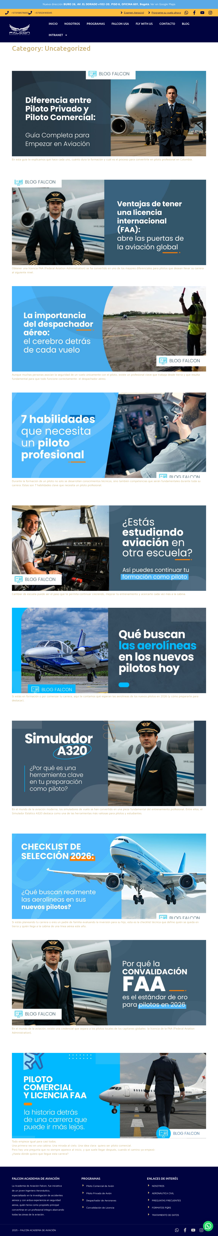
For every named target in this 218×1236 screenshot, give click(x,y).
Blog (185, 24)
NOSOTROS (158, 1185)
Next (201, 1161)
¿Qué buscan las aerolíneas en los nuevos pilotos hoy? (79, 601)
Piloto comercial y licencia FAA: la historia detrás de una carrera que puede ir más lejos (108, 1043)
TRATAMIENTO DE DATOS (165, 1214)
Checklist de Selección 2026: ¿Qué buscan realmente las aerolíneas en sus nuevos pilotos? (104, 824)
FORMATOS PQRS (161, 1207)
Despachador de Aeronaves (101, 1200)
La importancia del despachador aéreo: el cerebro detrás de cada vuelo (100, 280)
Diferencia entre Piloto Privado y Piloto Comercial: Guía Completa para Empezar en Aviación (101, 61)
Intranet (56, 35)
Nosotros (72, 24)
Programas (96, 24)
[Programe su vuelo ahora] (149, 13)
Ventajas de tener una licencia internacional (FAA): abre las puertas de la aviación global (103, 170)
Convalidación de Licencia (100, 1207)
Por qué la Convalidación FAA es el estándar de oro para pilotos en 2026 (101, 934)
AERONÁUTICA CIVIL (163, 1193)
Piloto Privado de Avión (99, 1193)
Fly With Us (144, 24)
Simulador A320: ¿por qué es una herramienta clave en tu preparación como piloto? (106, 711)
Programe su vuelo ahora (166, 12)
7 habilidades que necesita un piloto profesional (72, 386)
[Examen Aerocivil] (121, 13)
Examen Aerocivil (134, 12)
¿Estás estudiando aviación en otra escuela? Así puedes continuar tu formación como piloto (97, 496)
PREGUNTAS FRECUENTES (166, 1200)
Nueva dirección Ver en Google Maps (109, 4)
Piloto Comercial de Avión (100, 1185)
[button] (208, 1226)
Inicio (53, 24)
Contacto (167, 24)
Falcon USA (120, 24)
